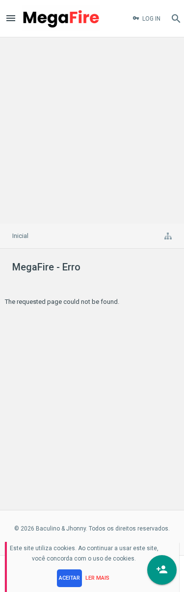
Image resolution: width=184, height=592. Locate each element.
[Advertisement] (92, 129)
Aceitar (69, 578)
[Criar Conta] (162, 570)
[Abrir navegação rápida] (168, 236)
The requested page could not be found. (62, 301)
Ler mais (97, 578)
